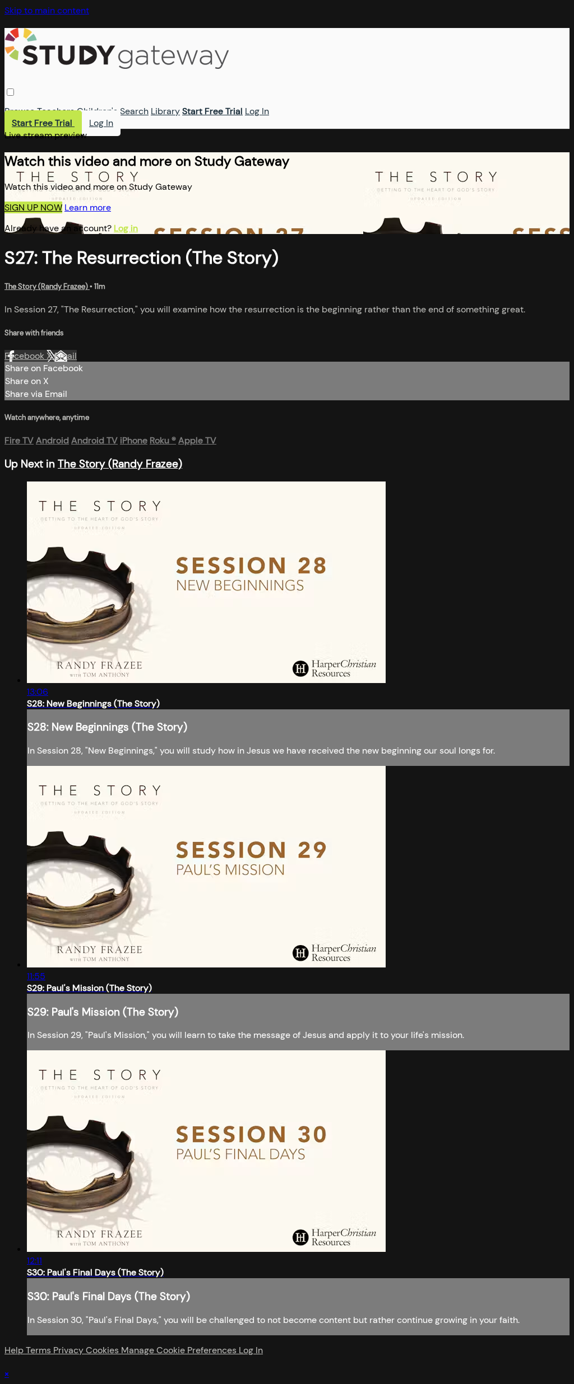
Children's (97, 111)
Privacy (69, 1350)
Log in (126, 228)
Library (165, 111)
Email (65, 356)
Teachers (56, 111)
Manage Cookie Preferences (180, 1350)
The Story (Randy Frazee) (47, 286)
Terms (39, 1350)
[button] (10, 92)
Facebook (25, 356)
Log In (257, 111)
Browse (19, 111)
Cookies (103, 1350)
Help (15, 1350)
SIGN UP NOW (33, 207)
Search (134, 111)
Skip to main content (46, 10)
